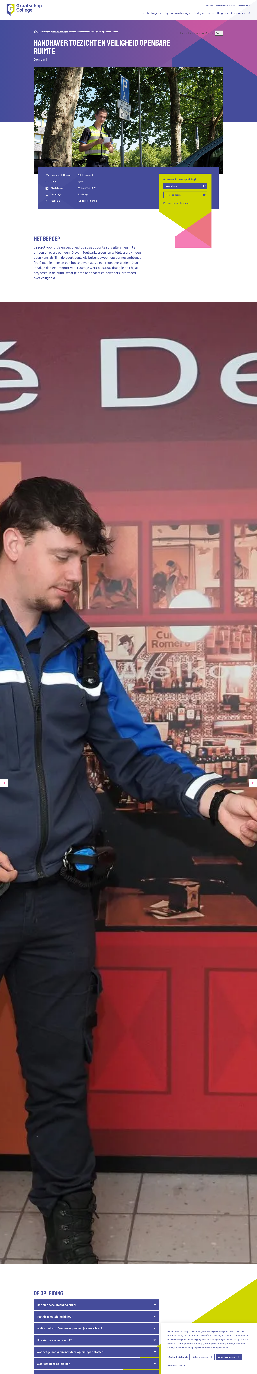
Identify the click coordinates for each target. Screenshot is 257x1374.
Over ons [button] (237, 13)
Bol (79, 175)
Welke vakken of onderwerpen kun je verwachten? (69, 1328)
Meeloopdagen (173, 195)
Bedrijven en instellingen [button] (210, 13)
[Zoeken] (249, 13)
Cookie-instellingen (178, 1357)
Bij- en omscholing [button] (176, 13)
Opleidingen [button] (151, 13)
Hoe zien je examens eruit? (54, 1340)
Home (35, 31)
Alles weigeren (200, 1357)
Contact (209, 5)
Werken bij (243, 5)
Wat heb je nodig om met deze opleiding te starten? (70, 1352)
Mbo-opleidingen (60, 32)
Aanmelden (171, 186)
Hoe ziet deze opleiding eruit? (56, 1304)
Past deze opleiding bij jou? (55, 1316)
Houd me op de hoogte (178, 203)
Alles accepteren (226, 1357)
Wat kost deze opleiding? (53, 1363)
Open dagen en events (225, 5)
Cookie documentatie (176, 1365)
